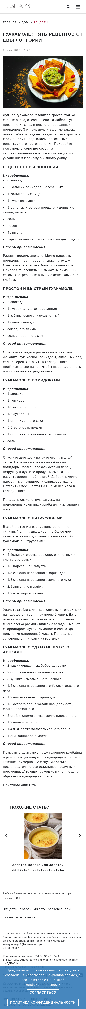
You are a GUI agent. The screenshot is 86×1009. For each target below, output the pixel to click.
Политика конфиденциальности (43, 1002)
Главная (10, 22)
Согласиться (43, 992)
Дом (25, 22)
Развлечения (26, 917)
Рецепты (41, 22)
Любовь (25, 909)
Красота (40, 909)
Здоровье (55, 909)
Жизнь (9, 917)
